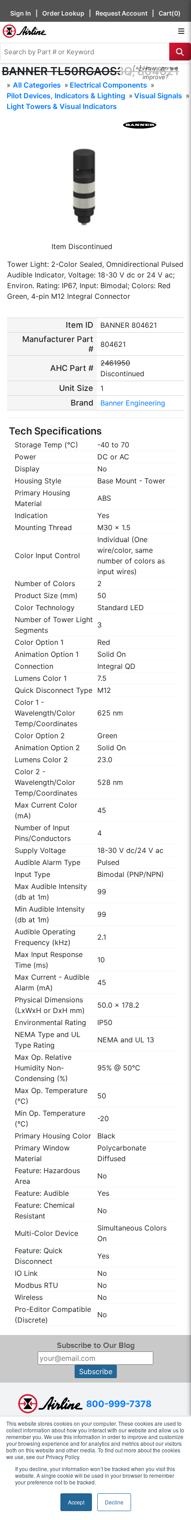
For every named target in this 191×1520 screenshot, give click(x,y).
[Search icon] (180, 51)
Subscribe (95, 1371)
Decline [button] (114, 1502)
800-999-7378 (118, 1404)
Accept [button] (76, 1502)
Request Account (121, 13)
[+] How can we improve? (155, 72)
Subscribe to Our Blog (96, 1345)
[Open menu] (181, 31)
